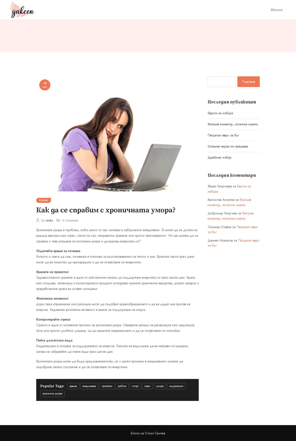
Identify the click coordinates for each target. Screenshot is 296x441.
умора (160, 386)
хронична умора (52, 393)
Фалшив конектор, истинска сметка (233, 124)
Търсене (248, 81)
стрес (147, 386)
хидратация (176, 386)
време (73, 386)
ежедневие (89, 386)
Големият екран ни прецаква (228, 146)
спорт (135, 386)
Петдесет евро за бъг (223, 135)
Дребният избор (219, 157)
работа (122, 386)
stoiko (49, 220)
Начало (277, 10)
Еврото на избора (220, 113)
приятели (107, 386)
